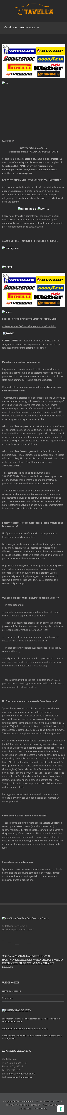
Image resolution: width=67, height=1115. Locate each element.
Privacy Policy (40, 1108)
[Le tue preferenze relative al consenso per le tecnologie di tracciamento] (60, 1108)
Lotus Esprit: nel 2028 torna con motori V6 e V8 (25, 1028)
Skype (29, 939)
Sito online (7, 998)
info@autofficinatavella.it (22, 1073)
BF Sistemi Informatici (23, 1101)
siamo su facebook (11, 990)
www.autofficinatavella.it (20, 1077)
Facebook (3, 938)
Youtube (17, 940)
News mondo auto (20, 1010)
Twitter (9, 939)
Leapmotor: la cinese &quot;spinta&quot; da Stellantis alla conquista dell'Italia (31, 1020)
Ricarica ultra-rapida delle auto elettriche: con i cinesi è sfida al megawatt (32, 1037)
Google (23, 939)
